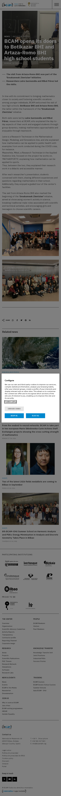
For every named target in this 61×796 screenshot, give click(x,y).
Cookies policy (10, 402)
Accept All (14, 416)
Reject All (35, 416)
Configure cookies (14, 409)
